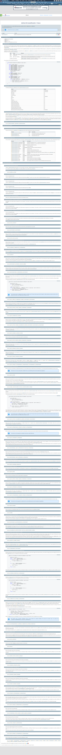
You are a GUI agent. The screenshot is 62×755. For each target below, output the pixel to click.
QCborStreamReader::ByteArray (36, 311)
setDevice (49, 119)
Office (39, 2)
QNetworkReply (36, 118)
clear (11, 639)
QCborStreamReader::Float (44, 352)
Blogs (23, 0)
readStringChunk (31, 244)
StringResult (41, 602)
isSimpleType (24, 307)
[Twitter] (57, 34)
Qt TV (41, 4)
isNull (24, 370)
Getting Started (46, 15)
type (10, 299)
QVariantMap (19, 394)
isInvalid (14, 505)
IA (16, 2)
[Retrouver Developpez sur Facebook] (61, 4)
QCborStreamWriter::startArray (20, 530)
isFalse (14, 307)
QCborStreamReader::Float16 (44, 344)
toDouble (7, 329)
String (17, 604)
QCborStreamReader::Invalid (24, 545)
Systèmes (45, 2)
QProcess (19, 118)
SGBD (37, 2)
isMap (33, 260)
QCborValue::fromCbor (13, 49)
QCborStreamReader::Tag (34, 468)
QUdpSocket (31, 118)
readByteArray (21, 130)
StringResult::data (9, 603)
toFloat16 (14, 348)
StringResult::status (20, 603)
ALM (18, 2)
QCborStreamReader (7, 26)
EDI (29, 2)
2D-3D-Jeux (18, 3)
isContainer (38, 260)
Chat (26, 0)
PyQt (43, 4)
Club (44, 0)
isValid (15, 172)
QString (14, 605)
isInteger (24, 427)
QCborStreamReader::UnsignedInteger (54, 360)
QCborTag (51, 152)
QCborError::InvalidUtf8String (16, 619)
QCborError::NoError (30, 114)
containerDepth (28, 518)
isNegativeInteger (38, 364)
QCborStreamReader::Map (23, 544)
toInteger (31, 361)
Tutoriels (17, 0)
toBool (46, 303)
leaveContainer (29, 259)
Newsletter (30, 0)
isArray (30, 260)
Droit (41, 0)
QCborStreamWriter (11, 123)
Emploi (34, 0)
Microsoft (21, 2)
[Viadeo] (56, 34)
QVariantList (19, 279)
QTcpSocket (27, 118)
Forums (13, 0)
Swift (50, 3)
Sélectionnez (58, 395)
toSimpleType (10, 304)
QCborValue (54, 48)
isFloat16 (17, 356)
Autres (56, 3)
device (11, 646)
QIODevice (33, 26)
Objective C (37, 3)
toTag (52, 468)
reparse (21, 119)
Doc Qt (25, 4)
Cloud (14, 2)
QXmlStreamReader (26, 48)
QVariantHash (45, 410)
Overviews (50, 15)
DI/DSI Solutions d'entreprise (9, 2)
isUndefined (15, 741)
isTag (38, 718)
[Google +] (28, 743)
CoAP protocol (7, 47)
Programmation (33, 2)
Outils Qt (32, 4)
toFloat (7, 353)
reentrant (17, 29)
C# (28, 3)
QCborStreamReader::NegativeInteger (11, 361)
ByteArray (21, 604)
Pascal (40, 3)
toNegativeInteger (25, 364)
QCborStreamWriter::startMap (30, 530)
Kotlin (34, 3)
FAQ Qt (22, 4)
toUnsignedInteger (19, 364)
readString (15, 130)
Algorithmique (14, 3)
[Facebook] (58, 34)
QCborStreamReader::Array (14, 544)
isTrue (17, 307)
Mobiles (42, 2)
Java (24, 2)
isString (19, 315)
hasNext (17, 518)
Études (38, 0)
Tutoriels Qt (28, 4)
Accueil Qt (16, 4)
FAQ (20, 0)
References (41, 15)
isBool (17, 340)
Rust (47, 3)
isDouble (21, 348)
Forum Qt (19, 4)
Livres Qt (39, 4)
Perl (42, 3)
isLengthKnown (24, 278)
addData (7, 119)
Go (31, 3)
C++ (26, 3)
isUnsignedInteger (31, 364)
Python (45, 3)
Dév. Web (27, 2)
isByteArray (18, 464)
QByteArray (28, 26)
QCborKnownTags (43, 719)
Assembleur (22, 3)
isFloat (18, 348)
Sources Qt (35, 4)
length (57, 278)
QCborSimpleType (36, 442)
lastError (19, 114)
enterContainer (44, 58)
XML (53, 3)
